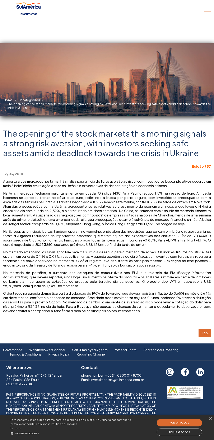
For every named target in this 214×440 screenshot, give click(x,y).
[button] (73, 433)
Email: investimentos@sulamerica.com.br (112, 379)
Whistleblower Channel (47, 350)
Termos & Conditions (25, 354)
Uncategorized (29, 100)
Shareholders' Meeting (160, 350)
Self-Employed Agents (90, 350)
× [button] (210, 418)
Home (8, 100)
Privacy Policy (59, 354)
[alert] (107, 427)
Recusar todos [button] (179, 432)
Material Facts (125, 350)
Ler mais (15, 428)
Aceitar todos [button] (179, 422)
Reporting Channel (91, 354)
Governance (12, 350)
